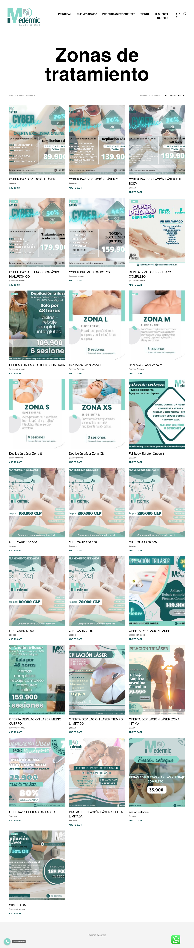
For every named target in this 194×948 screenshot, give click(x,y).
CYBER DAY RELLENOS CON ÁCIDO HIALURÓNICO (34, 274)
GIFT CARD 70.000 (82, 631)
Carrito (162, 18)
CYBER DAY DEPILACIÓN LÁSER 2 (93, 179)
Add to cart (15, 187)
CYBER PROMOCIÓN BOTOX (89, 272)
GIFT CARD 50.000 (22, 631)
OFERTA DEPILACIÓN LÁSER (149, 631)
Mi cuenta (161, 14)
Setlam (102, 935)
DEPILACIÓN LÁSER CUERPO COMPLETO (150, 274)
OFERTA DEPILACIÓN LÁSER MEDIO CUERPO (35, 721)
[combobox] (174, 96)
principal (64, 14)
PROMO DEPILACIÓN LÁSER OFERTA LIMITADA (96, 814)
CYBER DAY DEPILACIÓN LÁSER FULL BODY (156, 181)
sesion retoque (139, 812)
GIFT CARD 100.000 (23, 542)
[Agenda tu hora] (7, 941)
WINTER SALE (19, 905)
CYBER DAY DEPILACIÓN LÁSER (32, 179)
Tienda (145, 14)
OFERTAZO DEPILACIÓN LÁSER (32, 812)
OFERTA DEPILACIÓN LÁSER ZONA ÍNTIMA (154, 721)
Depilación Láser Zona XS (86, 453)
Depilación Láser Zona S (25, 453)
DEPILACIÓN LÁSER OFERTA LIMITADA (37, 365)
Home (11, 96)
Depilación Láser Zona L (85, 365)
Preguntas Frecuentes (118, 14)
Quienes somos (87, 14)
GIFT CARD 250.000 (143, 542)
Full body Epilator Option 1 (146, 453)
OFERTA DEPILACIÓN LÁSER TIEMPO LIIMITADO (96, 721)
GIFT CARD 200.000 (83, 542)
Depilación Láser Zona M (145, 365)
